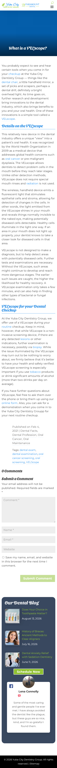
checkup (14, 73)
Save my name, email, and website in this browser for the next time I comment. (27, 561)
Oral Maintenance (21, 441)
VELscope (8, 118)
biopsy (37, 347)
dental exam (28, 450)
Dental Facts (28, 430)
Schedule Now (28, 672)
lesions (25, 339)
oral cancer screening (27, 456)
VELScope (32, 462)
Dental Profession (24, 434)
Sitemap (34, 763)
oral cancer (12, 158)
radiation (32, 183)
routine (7, 326)
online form (9, 403)
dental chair (10, 82)
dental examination (24, 453)
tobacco (35, 371)
